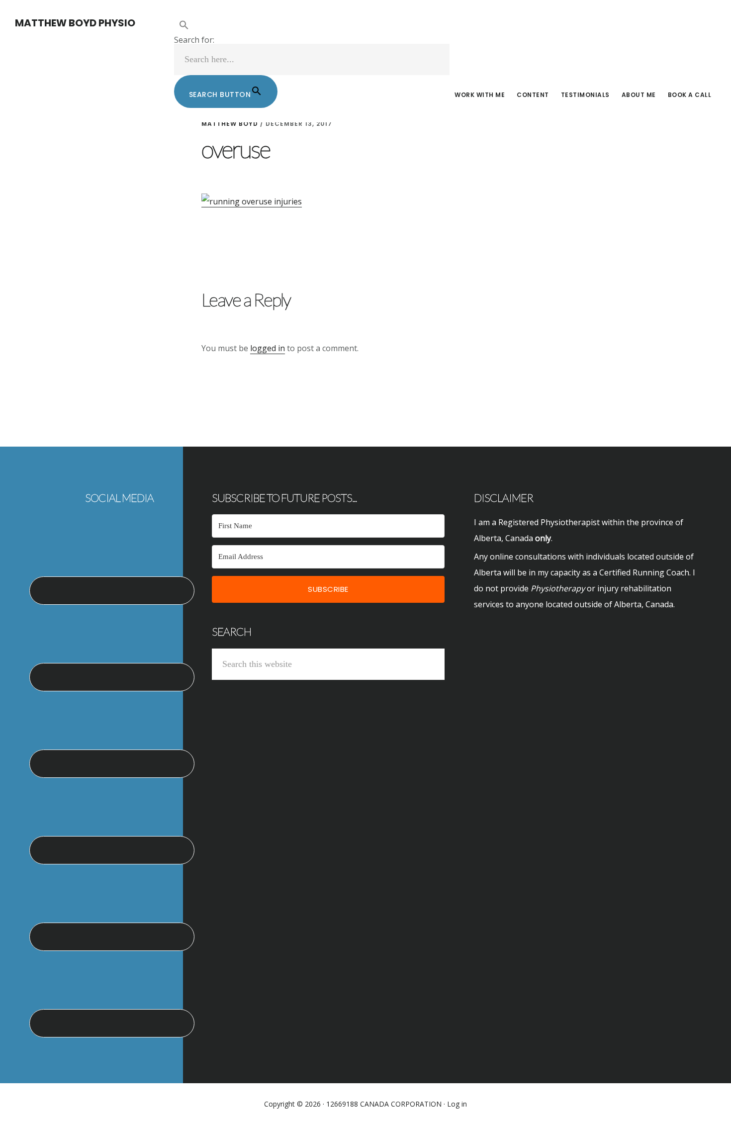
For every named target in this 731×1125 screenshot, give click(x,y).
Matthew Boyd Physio (75, 23)
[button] (312, 25)
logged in (267, 348)
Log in (457, 1104)
